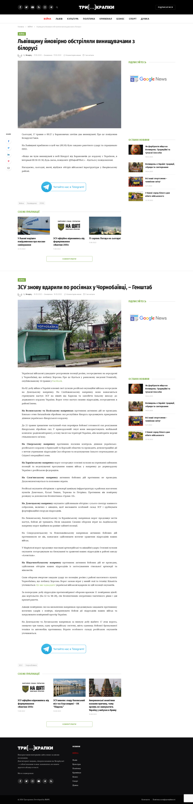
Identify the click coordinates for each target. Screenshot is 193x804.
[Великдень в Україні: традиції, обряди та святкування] (136, 167)
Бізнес (120, 18)
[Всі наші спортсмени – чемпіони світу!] (136, 182)
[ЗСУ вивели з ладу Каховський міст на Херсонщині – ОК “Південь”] (69, 688)
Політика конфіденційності (164, 799)
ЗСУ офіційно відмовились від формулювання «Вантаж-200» (69, 241)
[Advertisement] (152, 114)
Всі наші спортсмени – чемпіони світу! (156, 180)
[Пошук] (57, 7)
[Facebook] (8, 141)
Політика (89, 18)
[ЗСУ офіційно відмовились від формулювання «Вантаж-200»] (69, 226)
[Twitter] (8, 147)
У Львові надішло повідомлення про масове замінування (31, 241)
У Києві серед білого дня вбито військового (157, 194)
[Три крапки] (96, 7)
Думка (145, 18)
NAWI (47, 799)
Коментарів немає (73, 55)
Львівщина (32, 203)
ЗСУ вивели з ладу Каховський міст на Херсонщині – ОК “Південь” (69, 703)
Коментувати (69, 259)
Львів (59, 18)
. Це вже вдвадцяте (45, 584)
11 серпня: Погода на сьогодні (105, 238)
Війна (21, 203)
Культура (73, 18)
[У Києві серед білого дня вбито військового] (136, 196)
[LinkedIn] (8, 154)
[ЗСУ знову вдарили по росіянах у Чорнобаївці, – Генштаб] (69, 333)
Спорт (132, 18)
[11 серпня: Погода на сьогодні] (105, 226)
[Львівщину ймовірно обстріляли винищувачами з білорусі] (69, 94)
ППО (42, 203)
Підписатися (165, 7)
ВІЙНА (22, 34)
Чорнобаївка (31, 665)
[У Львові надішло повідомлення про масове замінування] (34, 226)
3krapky (29, 55)
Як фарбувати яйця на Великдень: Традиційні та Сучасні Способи (157, 149)
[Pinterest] (8, 161)
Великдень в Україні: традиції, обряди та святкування (160, 166)
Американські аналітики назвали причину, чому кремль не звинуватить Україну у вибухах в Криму (102, 705)
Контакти (146, 799)
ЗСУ (20, 665)
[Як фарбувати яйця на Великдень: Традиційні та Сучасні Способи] (136, 150)
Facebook (57, 380)
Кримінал (106, 18)
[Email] (8, 168)
